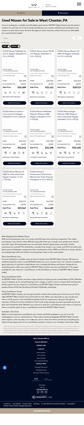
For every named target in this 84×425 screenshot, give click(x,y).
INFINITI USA (41, 345)
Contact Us (7, 404)
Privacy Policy (27, 404)
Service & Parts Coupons (41, 373)
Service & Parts (41, 364)
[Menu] (79, 4)
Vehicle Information (14, 103)
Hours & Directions (41, 342)
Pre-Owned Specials (41, 361)
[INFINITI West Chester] (42, 5)
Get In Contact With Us (41, 338)
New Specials (41, 358)
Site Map (37, 404)
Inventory (41, 349)
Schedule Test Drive (41, 367)
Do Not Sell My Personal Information (53, 404)
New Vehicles (41, 352)
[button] (5, 367)
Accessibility (17, 404)
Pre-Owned (41, 355)
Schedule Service (41, 370)
